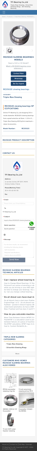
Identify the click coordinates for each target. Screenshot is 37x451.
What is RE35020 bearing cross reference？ (18, 67)
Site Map (22, 444)
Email (5, 200)
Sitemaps (28, 444)
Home (3, 17)
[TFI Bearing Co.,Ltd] (6, 4)
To (5, 208)
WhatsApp (18, 79)
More (17, 354)
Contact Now (18, 74)
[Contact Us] (32, 225)
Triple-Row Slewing (20, 17)
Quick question (9, 225)
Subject (6, 217)
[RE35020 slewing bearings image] (18, 36)
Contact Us (13, 444)
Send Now (14, 259)
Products (10, 17)
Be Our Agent (18, 84)
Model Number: (9, 129)
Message (7, 240)
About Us (5, 444)
